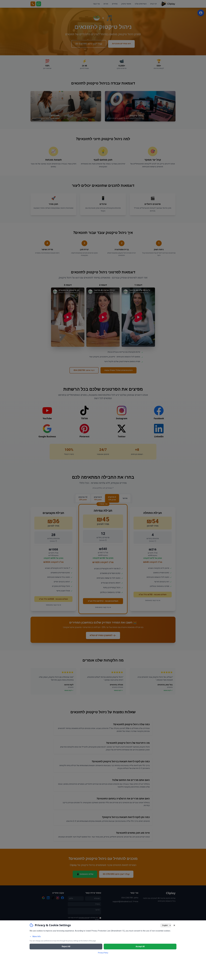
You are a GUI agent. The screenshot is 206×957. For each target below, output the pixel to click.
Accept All (140, 946)
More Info (36, 936)
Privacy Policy (103, 953)
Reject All (66, 946)
